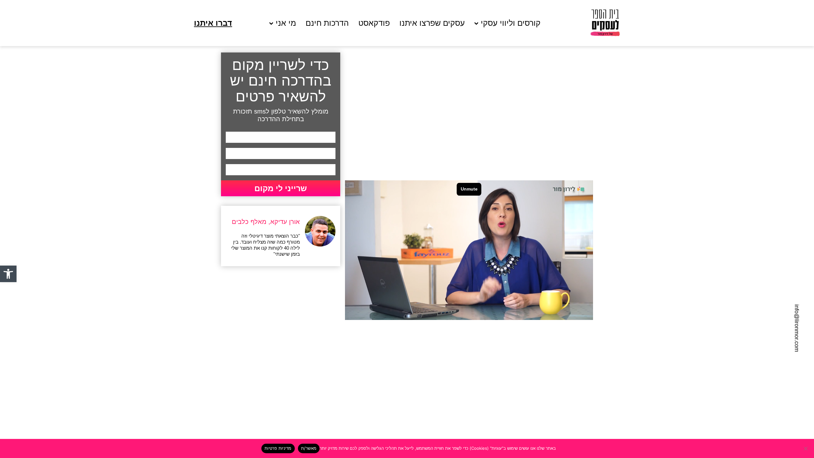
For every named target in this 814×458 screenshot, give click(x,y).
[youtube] (18, 333)
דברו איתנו (213, 23)
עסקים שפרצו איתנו (432, 23)
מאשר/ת (309, 448)
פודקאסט (374, 23)
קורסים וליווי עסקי (511, 23)
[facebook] (18, 310)
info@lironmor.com (797, 328)
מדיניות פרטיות (278, 448)
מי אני (286, 23)
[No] (806, 448)
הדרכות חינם (327, 23)
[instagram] (18, 322)
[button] (8, 274)
